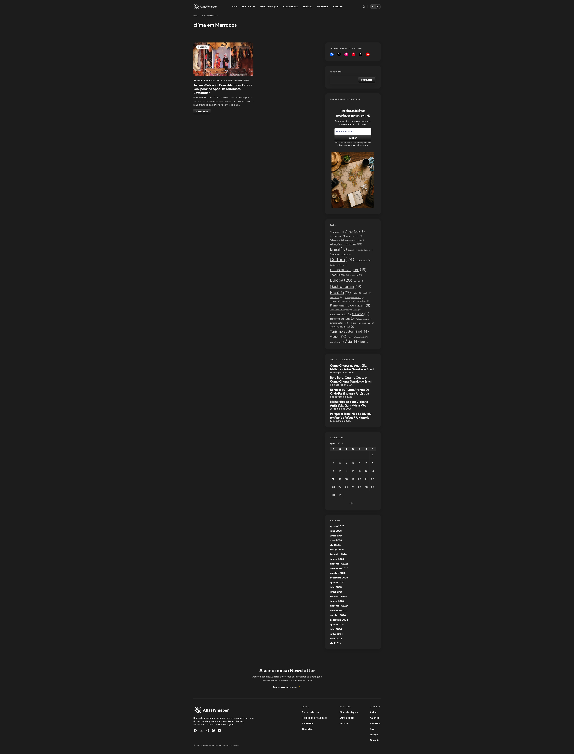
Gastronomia (345, 286)
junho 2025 (336, 591)
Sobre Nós (307, 723)
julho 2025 (336, 587)
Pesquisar (336, 72)
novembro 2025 (339, 568)
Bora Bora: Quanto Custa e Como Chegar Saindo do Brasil (351, 379)
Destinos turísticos (338, 265)
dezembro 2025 (339, 563)
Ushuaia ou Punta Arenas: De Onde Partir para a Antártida (349, 391)
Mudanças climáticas (354, 298)
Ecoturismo (339, 275)
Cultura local (363, 260)
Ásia (352, 341)
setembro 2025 (339, 577)
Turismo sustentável (349, 331)
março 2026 (337, 549)
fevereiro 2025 (338, 596)
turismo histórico (339, 323)
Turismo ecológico (364, 319)
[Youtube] (368, 54)
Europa (341, 280)
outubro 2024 (338, 615)
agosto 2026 (337, 526)
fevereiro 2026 (338, 554)
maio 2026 (336, 540)
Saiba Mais (202, 111)
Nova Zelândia (348, 301)
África (373, 712)
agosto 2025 (337, 582)
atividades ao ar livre (354, 240)
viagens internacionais (358, 337)
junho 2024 (336, 633)
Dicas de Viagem (348, 712)
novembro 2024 (339, 610)
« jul (351, 503)
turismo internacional (362, 323)
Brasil (338, 249)
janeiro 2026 (337, 559)
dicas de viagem (348, 269)
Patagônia (363, 301)
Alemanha (337, 232)
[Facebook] (332, 54)
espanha (356, 275)
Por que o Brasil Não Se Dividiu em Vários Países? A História (351, 415)
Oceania (374, 740)
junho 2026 (336, 535)
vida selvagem (337, 342)
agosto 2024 (337, 624)
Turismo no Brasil (342, 326)
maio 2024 (336, 638)
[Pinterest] (213, 730)
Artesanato (337, 240)
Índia (364, 341)
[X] (339, 54)
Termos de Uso (310, 712)
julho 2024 (336, 629)
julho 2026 (336, 530)
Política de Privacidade (314, 717)
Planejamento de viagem (350, 305)
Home (195, 16)
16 (333, 479)
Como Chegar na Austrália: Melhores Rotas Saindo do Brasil (352, 367)
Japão (367, 293)
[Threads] (360, 54)
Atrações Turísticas (346, 244)
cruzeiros (346, 254)
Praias (356, 310)
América (355, 232)
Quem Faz (307, 729)
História (340, 292)
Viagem (338, 336)
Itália (356, 293)
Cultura (342, 259)
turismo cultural (342, 319)
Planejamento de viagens (341, 310)
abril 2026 (335, 545)
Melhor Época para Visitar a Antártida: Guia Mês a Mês (349, 403)
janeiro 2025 (337, 601)
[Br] (353, 54)
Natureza (335, 301)
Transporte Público (340, 314)
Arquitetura (354, 236)
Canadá (352, 250)
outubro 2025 (338, 573)
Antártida (375, 723)
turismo (360, 314)
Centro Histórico (365, 250)
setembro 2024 (339, 619)
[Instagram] (346, 54)
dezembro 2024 (339, 605)
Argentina (337, 236)
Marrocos (336, 297)
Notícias (203, 47)
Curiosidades (346, 717)
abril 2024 (335, 643)
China (335, 254)
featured (358, 281)
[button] (364, 6)
